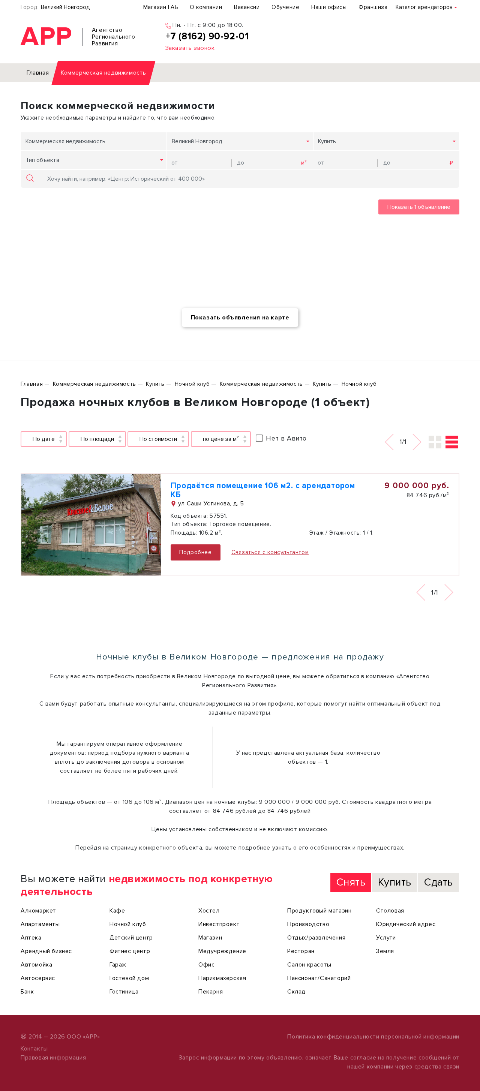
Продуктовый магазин (319, 910)
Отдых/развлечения (316, 937)
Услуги (386, 937)
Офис (206, 964)
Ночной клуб (128, 924)
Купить (327, 141)
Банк (27, 991)
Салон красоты (309, 964)
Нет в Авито (286, 438)
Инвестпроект (219, 924)
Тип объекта (42, 160)
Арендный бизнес (46, 951)
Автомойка (36, 964)
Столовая (390, 910)
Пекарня (210, 991)
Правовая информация (53, 1057)
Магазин (210, 937)
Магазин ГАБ (160, 7)
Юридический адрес (405, 924)
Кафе (117, 910)
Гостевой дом (129, 978)
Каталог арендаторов (424, 7)
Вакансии (247, 7)
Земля (385, 951)
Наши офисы (328, 7)
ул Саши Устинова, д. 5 (210, 503)
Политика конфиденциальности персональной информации (373, 1036)
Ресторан (301, 951)
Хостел (209, 910)
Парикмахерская (222, 978)
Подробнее (195, 552)
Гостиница (124, 991)
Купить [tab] (394, 882)
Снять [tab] (350, 882)
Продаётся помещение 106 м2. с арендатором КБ (263, 490)
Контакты (34, 1048)
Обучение (285, 7)
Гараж (118, 964)
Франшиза (372, 7)
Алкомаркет (38, 910)
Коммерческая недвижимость (65, 141)
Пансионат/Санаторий (319, 978)
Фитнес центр (130, 951)
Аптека (31, 937)
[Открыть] (91, 524)
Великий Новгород (65, 7)
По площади (97, 439)
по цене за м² (221, 439)
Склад (296, 991)
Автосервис (38, 978)
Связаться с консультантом (270, 552)
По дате (44, 439)
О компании (206, 7)
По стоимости (158, 439)
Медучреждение (222, 951)
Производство (308, 924)
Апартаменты (40, 924)
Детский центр (131, 937)
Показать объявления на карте (240, 317)
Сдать (438, 882)
